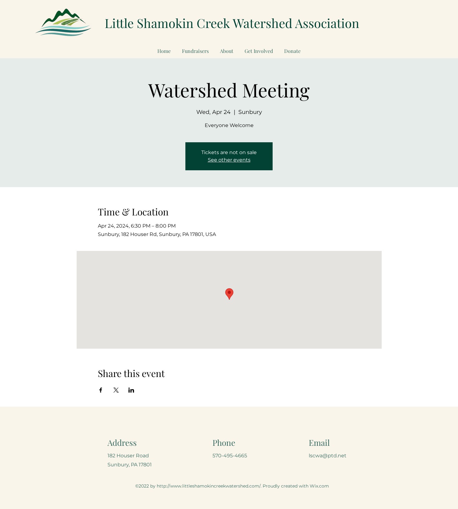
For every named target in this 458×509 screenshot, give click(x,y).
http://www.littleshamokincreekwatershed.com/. (209, 486)
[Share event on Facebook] (101, 390)
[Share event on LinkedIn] (131, 390)
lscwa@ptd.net (327, 456)
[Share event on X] (116, 390)
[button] (259, 48)
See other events (229, 160)
